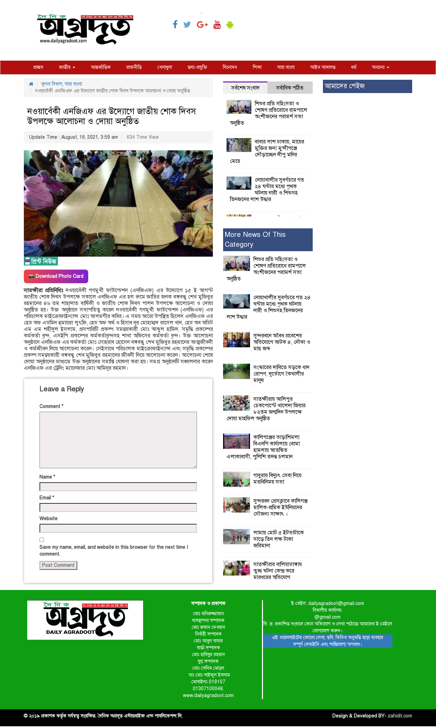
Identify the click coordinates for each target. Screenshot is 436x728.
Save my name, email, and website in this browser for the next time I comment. (114, 550)
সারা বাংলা (286, 67)
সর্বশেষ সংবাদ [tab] (245, 88)
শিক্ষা (257, 67)
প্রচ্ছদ (38, 67)
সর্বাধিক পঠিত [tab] (289, 88)
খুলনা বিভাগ (51, 84)
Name (47, 477)
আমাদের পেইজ (344, 86)
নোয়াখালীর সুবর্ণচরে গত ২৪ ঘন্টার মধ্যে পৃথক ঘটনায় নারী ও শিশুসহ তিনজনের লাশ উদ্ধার (267, 190)
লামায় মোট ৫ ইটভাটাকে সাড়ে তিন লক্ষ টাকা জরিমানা (278, 539)
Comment (51, 406)
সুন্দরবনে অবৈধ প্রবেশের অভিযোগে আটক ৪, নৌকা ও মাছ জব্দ (281, 342)
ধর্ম (353, 67)
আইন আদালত (323, 67)
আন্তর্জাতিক (101, 67)
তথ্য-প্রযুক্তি (197, 67)
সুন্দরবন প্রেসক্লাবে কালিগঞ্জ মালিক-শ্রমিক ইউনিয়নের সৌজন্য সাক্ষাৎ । (280, 507)
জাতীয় (65, 67)
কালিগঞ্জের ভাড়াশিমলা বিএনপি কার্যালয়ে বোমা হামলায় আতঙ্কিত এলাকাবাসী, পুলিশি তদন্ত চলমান (263, 447)
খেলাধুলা (164, 67)
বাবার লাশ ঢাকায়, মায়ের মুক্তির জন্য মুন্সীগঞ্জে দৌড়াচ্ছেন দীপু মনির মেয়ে (267, 151)
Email (47, 498)
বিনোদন (230, 67)
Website (49, 518)
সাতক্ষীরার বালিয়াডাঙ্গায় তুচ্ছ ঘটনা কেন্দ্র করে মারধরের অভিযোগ (277, 571)
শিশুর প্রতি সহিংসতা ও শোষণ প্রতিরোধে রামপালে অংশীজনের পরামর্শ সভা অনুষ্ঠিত (268, 113)
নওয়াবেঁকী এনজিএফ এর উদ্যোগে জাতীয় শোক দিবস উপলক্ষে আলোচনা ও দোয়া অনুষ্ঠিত (111, 116)
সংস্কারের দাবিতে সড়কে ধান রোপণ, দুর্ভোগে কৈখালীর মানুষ (281, 374)
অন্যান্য (379, 67)
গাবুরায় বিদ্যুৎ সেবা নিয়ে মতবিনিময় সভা (277, 478)
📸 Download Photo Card (56, 276)
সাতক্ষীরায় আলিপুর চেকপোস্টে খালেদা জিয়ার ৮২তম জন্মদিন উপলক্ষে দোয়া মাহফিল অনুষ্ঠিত (266, 409)
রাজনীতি (134, 67)
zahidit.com (400, 716)
